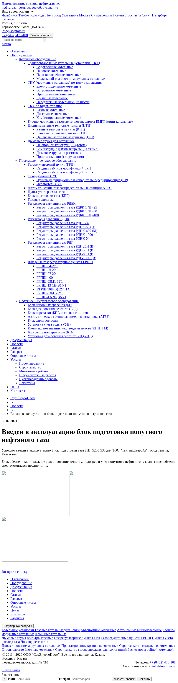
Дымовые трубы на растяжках (58, 153)
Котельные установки (18, 630)
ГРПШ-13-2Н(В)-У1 (51, 297)
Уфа (65, 15)
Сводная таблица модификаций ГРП (63, 168)
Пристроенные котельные (55, 94)
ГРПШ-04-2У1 (47, 266)
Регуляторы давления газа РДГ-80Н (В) (65, 254)
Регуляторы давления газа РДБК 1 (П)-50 (66, 211)
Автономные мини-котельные (139, 630)
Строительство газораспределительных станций (91, 649)
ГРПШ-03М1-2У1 (49, 293)
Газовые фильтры (41, 199)
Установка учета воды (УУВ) (49, 324)
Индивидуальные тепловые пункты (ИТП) (59, 125)
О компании (19, 51)
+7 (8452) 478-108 (15, 35)
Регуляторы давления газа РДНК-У (62, 238)
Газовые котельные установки (57, 630)
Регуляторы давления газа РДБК (52, 203)
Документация (21, 340)
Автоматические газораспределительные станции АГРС (70, 188)
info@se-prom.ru (13, 31)
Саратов (8, 19)
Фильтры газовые (40, 638)
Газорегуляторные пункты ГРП (77, 638)
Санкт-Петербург (154, 15)
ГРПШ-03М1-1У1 (49, 281)
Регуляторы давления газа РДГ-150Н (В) (66, 258)
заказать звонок (124, 679)
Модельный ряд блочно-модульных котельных (70, 78)
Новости (16, 344)
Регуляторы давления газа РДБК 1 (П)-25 (66, 207)
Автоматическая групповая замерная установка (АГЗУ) (69, 316)
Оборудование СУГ (42, 176)
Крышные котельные (52, 98)
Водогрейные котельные (54, 67)
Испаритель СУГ (49, 184)
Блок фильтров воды (43, 320)
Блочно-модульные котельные (58, 86)
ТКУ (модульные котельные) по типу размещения (65, 82)
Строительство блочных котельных (28, 649)
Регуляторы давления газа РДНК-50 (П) (65, 227)
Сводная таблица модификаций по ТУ (65, 172)
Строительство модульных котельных (147, 645)
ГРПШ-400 (44, 277)
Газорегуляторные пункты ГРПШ (126, 638)
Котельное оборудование (37, 59)
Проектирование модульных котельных (31, 645)
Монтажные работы (34, 371)
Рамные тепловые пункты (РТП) (60, 129)
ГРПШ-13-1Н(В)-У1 (51, 285)
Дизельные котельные (52, 114)
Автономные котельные (98, 630)
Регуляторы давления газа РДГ (50, 242)
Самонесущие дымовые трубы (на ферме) (67, 149)
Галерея (16, 352)
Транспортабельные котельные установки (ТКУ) (64, 63)
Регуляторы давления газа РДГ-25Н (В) (65, 246)
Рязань (73, 15)
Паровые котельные (51, 71)
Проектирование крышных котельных (89, 645)
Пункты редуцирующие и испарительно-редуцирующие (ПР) (82, 180)
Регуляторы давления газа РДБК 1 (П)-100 (67, 215)
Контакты (17, 391)
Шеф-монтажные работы (37, 375)
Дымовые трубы (14, 638)
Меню (6, 44)
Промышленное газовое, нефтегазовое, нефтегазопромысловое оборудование (31, 5)
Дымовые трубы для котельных (51, 141)
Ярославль (133, 15)
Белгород (54, 15)
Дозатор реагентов (34, 642)
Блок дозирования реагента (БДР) (52, 309)
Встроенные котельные (53, 90)
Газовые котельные (50, 110)
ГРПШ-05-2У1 (47, 270)
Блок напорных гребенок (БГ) (50, 305)
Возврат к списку (15, 572)
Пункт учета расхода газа (46, 192)
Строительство (30, 367)
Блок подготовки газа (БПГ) (48, 195)
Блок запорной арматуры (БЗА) (51, 332)
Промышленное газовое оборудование (47, 160)
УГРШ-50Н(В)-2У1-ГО (53, 289)
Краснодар (38, 15)
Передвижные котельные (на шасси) (63, 102)
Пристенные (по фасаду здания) (60, 156)
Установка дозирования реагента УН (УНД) (60, 336)
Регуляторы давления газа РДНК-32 (62, 223)
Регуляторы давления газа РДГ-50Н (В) (65, 250)
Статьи (15, 348)
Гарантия (17, 618)
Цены (14, 387)
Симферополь (101, 15)
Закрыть (144, 679)
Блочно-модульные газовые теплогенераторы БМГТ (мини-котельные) (80, 121)
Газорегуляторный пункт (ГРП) (51, 164)
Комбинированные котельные (58, 117)
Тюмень (118, 15)
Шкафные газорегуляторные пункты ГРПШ (60, 262)
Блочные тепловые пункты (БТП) (61, 133)
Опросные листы (23, 355)
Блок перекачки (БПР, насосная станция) (58, 313)
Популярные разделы (17, 626)
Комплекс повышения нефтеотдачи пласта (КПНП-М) (68, 328)
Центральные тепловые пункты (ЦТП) (65, 137)
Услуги (15, 359)
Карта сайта (11, 670)
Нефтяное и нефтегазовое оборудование (49, 301)
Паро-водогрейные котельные (58, 75)
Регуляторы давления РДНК (48, 219)
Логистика (27, 383)
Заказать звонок (41, 35)
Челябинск (10, 15)
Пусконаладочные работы (38, 379)
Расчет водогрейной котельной (151, 649)
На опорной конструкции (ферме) (61, 145)
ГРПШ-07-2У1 (47, 273)
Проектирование (31, 363)
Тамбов (24, 15)
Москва (84, 15)
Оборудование (21, 55)
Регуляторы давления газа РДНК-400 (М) (66, 231)
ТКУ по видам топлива (45, 106)
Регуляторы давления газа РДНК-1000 (64, 234)
